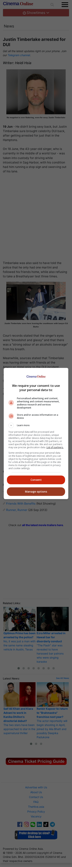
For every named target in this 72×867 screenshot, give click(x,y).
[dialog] (36, 433)
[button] (36, 425)
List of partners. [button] (55, 447)
